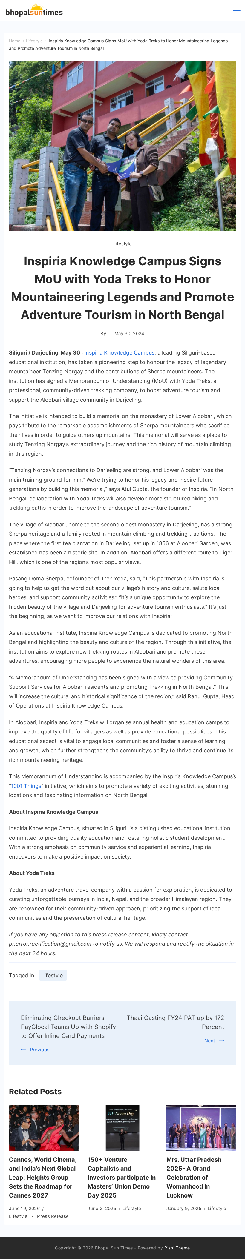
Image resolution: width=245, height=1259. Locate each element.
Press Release (53, 1216)
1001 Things (26, 786)
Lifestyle (122, 243)
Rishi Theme (177, 1247)
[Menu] (237, 10)
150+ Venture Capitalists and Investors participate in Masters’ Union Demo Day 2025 (122, 1177)
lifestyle (53, 975)
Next (209, 1041)
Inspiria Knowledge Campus (118, 352)
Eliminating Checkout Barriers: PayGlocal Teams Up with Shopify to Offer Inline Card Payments (68, 1026)
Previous (39, 1049)
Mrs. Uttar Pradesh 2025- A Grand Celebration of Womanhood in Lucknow (193, 1177)
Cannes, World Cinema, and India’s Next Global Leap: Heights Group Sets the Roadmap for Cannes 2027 (42, 1177)
